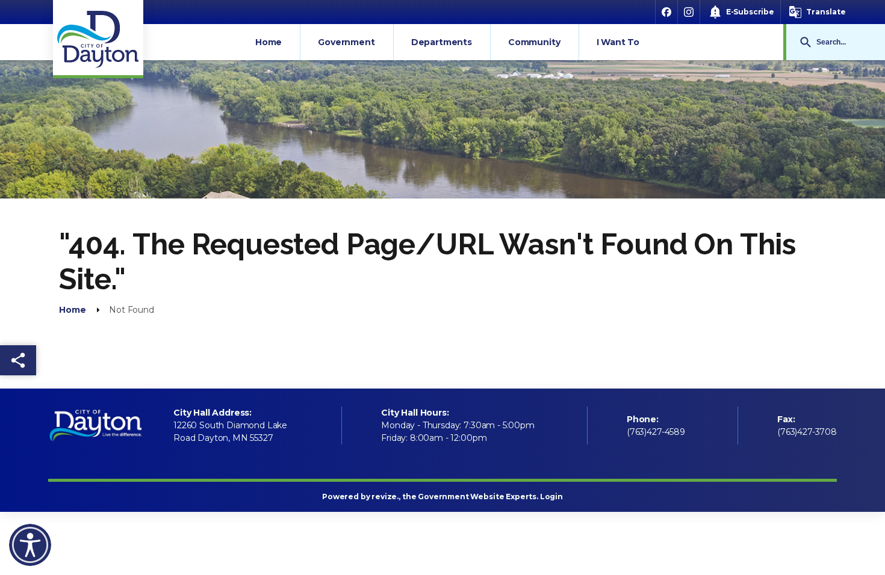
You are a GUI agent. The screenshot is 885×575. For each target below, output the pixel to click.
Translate (826, 11)
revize (384, 496)
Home (268, 42)
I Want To (618, 42)
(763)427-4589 (656, 431)
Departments (441, 42)
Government (346, 42)
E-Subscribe (750, 11)
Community (534, 42)
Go (805, 42)
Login (551, 496)
